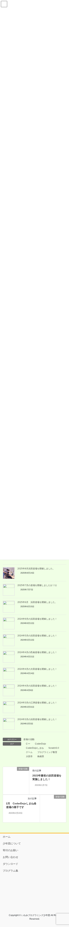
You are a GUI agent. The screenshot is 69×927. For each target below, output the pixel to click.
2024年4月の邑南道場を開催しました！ (37, 652)
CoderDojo (40, 743)
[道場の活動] (16, 780)
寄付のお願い (10, 850)
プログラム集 (10, 870)
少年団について (12, 843)
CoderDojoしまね (35, 748)
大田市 (29, 756)
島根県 (40, 756)
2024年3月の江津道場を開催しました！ (37, 702)
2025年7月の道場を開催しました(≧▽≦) (37, 585)
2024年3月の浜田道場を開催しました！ (37, 719)
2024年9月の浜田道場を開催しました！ (37, 619)
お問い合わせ (10, 857)
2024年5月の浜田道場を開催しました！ (37, 635)
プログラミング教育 (47, 752)
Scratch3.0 (53, 748)
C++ (28, 743)
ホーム (6, 836)
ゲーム (29, 752)
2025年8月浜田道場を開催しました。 (36, 568)
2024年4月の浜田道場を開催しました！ (37, 685)
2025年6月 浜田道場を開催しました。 (37, 602)
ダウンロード (10, 863)
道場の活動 (28, 739)
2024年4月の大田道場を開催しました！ (37, 669)
